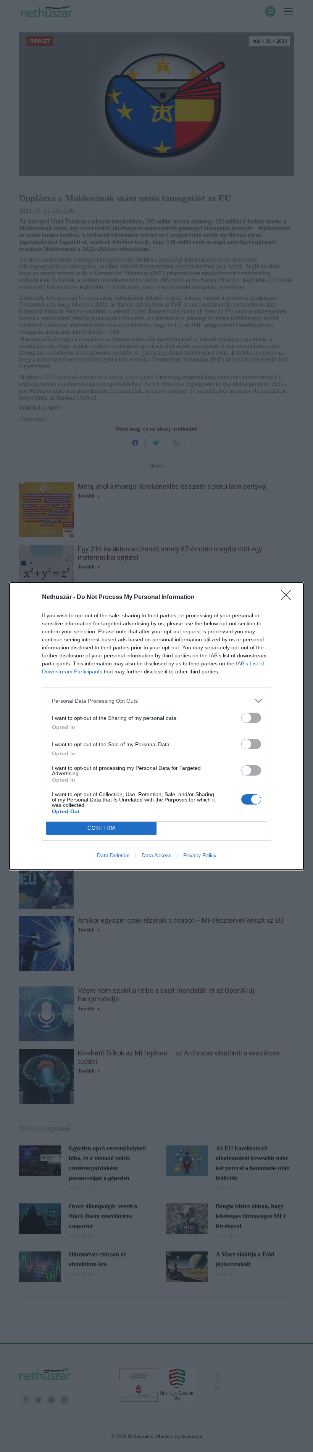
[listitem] (156, 701)
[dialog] (156, 726)
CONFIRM (101, 828)
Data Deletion (113, 855)
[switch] (251, 718)
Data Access (156, 855)
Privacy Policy (199, 855)
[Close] (288, 597)
